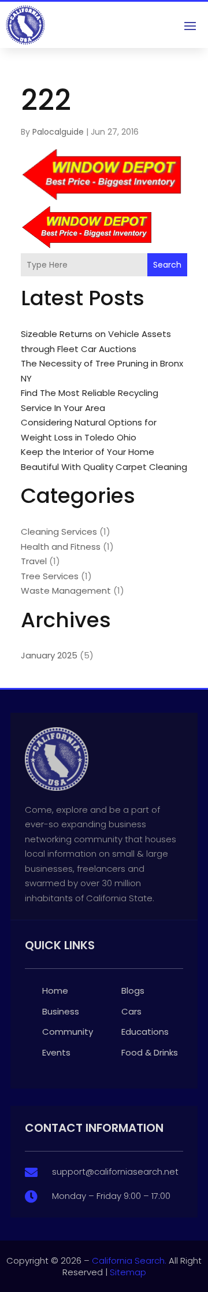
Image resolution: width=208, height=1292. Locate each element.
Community (67, 1032)
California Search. (129, 1260)
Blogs (132, 990)
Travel (34, 561)
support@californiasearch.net (115, 1171)
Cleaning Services (59, 531)
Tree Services (50, 576)
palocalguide (58, 132)
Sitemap (128, 1272)
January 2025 (49, 655)
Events (56, 1052)
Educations (145, 1032)
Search (167, 265)
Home (55, 990)
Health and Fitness (61, 547)
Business (60, 1011)
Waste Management (66, 590)
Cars (131, 1011)
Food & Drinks (149, 1052)
